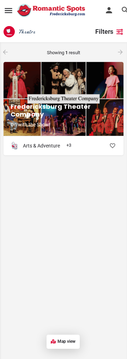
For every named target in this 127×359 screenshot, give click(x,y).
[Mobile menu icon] (8, 11)
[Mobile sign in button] (109, 10)
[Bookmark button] (112, 145)
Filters (104, 31)
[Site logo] (52, 10)
